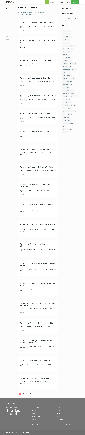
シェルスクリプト (67, 111)
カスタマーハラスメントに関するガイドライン (65, 424)
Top (7, 11)
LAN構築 (70, 114)
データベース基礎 (67, 120)
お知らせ (68, 2)
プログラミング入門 (67, 129)
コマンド (65, 123)
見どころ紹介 (73, 63)
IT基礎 (68, 99)
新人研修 (74, 105)
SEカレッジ (8, 18)
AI (63, 48)
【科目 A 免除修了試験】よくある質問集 (70, 19)
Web (75, 111)
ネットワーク (66, 42)
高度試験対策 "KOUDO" (36, 419)
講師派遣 (33, 413)
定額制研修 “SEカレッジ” (36, 410)
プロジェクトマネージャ (68, 90)
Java (64, 51)
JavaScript (65, 78)
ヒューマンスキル (67, 57)
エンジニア (65, 63)
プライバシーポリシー (61, 421)
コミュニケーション (67, 75)
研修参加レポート (67, 60)
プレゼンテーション (67, 102)
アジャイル (65, 132)
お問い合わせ (75, 2)
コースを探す (53, 2)
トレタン (7, 27)
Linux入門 (72, 123)
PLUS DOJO (8, 14)
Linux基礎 (65, 96)
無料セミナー (8, 33)
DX (68, 72)
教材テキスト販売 (35, 424)
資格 (71, 96)
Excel (69, 108)
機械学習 (74, 93)
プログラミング (66, 34)
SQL (76, 96)
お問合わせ (59, 407)
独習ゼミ (7, 36)
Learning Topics (66, 31)
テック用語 (8, 24)
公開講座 (33, 421)
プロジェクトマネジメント (68, 45)
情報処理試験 (8, 30)
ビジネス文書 (66, 117)
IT (63, 99)
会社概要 (58, 413)
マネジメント (66, 93)
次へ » (30, 393)
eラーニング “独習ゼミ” (36, 407)
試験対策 (74, 69)
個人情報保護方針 (60, 419)
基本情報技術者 (66, 69)
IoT (64, 108)
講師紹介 (7, 39)
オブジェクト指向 (67, 66)
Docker (64, 126)
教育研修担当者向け (67, 36)
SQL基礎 (72, 78)
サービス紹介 (61, 2)
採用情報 (58, 416)
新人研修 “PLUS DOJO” (36, 416)
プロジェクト (66, 105)
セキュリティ (70, 48)
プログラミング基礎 (67, 81)
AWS (64, 72)
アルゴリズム (66, 87)
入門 (64, 114)
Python (69, 51)
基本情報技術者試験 (67, 84)
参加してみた (66, 54)
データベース (66, 39)
